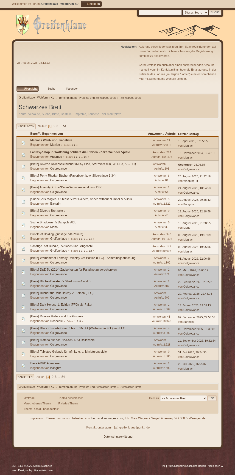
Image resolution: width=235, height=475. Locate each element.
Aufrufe (170, 133)
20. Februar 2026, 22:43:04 (195, 293)
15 (85, 157)
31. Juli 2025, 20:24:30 (192, 352)
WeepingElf (190, 181)
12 (90, 251)
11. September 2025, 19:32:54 (197, 340)
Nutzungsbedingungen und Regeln (187, 465)
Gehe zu (154, 398)
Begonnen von (52, 133)
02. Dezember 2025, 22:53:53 (196, 317)
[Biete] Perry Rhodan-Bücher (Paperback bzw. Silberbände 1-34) (72, 175)
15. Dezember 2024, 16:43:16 (196, 153)
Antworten (155, 133)
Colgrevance (58, 168)
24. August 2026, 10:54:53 (194, 188)
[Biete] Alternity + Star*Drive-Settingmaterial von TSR (65, 187)
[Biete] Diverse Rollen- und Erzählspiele (56, 316)
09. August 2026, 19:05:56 (194, 247)
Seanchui (56, 321)
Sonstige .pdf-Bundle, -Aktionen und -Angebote (61, 246)
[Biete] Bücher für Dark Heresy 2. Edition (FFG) (61, 293)
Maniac (55, 144)
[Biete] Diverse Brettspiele (47, 210)
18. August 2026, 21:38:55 (194, 223)
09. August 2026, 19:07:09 (194, 235)
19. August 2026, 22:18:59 (194, 211)
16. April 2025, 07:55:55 (193, 141)
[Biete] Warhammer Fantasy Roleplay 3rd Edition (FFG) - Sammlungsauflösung (82, 258)
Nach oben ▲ (215, 465)
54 (64, 126)
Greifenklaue (58, 238)
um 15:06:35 (191, 164)
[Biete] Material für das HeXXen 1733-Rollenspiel (62, 340)
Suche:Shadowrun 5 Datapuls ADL (53, 222)
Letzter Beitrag (188, 134)
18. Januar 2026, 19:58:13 (194, 305)
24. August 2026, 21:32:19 (194, 176)
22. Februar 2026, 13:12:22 (195, 282)
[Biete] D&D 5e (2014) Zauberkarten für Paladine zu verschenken (73, 269)
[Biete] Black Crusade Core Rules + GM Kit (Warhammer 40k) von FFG (77, 328)
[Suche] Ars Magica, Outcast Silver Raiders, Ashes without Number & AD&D (81, 199)
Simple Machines (42, 465)
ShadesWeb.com (43, 470)
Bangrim (55, 203)
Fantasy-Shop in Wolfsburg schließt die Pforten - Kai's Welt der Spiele (80, 152)
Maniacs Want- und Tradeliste (51, 140)
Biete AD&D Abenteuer (45, 363)
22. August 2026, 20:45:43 (194, 199)
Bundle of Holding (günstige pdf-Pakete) (56, 234)
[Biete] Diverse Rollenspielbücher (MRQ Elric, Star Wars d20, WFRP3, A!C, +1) (83, 164)
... (61, 126)
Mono (54, 227)
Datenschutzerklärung (118, 436)
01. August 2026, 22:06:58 (194, 258)
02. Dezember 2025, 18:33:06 (196, 329)
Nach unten (26, 126)
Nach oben (25, 377)
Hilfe (163, 465)
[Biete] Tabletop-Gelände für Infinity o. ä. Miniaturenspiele (68, 351)
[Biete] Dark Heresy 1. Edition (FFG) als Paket (61, 304)
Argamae (56, 156)
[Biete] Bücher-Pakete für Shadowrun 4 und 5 (60, 281)
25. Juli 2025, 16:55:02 (192, 364)
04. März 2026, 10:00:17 (193, 270)
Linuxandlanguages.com (107, 418)
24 (90, 239)
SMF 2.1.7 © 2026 (22, 465)
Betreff (34, 133)
